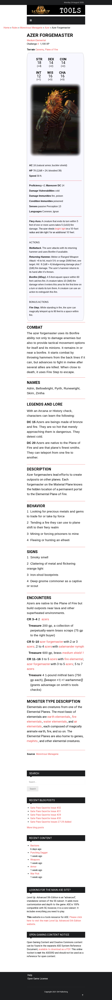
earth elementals (58, 716)
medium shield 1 (73, 653)
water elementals (55, 721)
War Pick (34, 873)
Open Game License (37, 978)
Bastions (34, 845)
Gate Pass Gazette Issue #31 (45, 811)
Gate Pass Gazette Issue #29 (45, 814)
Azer (47, 27)
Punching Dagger (39, 852)
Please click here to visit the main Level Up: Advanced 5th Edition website (54, 921)
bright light (60, 228)
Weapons (35, 859)
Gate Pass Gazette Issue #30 (45, 818)
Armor (33, 866)
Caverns (40, 49)
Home (7, 27)
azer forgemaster (51, 641)
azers (45, 619)
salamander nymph (71, 646)
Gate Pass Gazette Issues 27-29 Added (50, 821)
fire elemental (73, 659)
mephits (32, 741)
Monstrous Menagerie (31, 27)
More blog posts (35, 827)
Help (29, 975)
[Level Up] (56, 10)
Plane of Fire (51, 49)
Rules (15, 27)
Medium (31, 40)
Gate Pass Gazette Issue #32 (45, 807)
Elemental (40, 40)
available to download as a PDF (54, 949)
